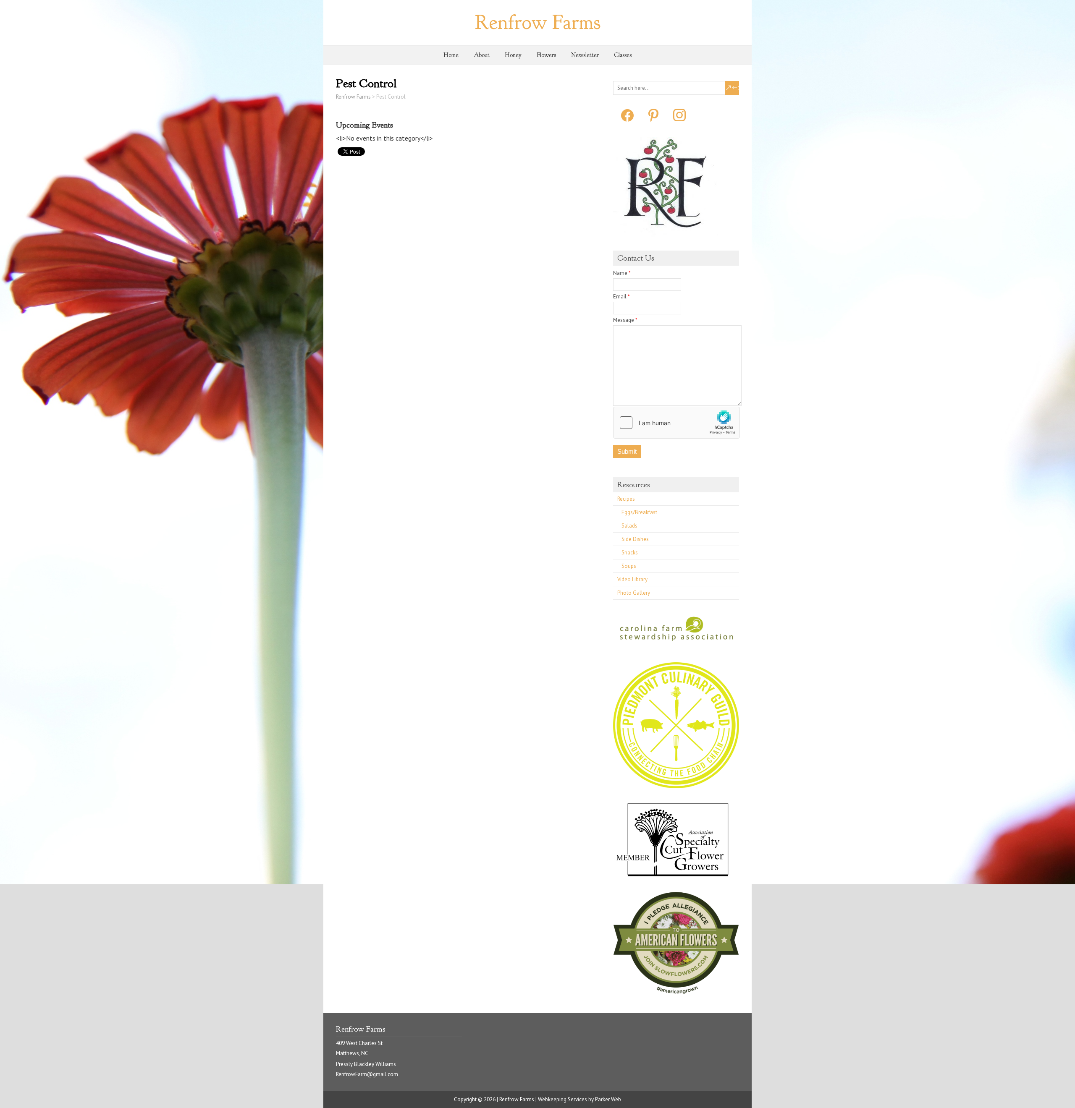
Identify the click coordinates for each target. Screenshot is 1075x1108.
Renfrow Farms (537, 22)
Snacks (629, 552)
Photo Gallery (633, 592)
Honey (513, 55)
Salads (629, 525)
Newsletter (585, 55)
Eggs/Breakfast (639, 512)
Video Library (632, 579)
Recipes (626, 498)
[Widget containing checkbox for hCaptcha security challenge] (676, 423)
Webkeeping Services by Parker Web (579, 1099)
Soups (628, 566)
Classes (623, 55)
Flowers (546, 55)
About (482, 55)
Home (451, 55)
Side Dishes (635, 539)
